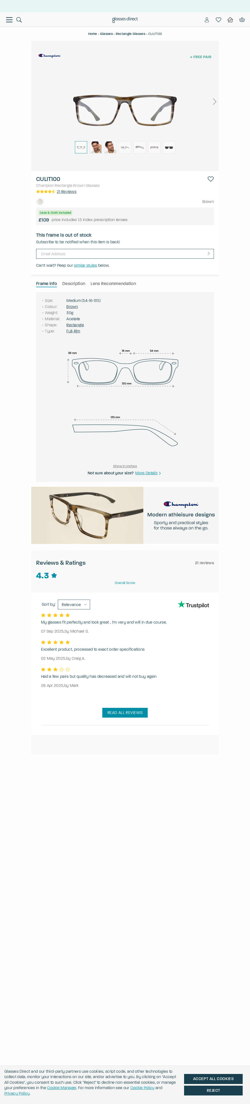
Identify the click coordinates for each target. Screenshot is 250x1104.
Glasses (93, 185)
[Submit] (209, 253)
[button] (214, 101)
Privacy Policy (17, 1093)
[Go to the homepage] (125, 20)
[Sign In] (207, 19)
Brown (79, 185)
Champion (45, 185)
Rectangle (64, 185)
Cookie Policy (142, 1087)
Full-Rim (73, 331)
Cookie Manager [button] (61, 1087)
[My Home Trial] (230, 19)
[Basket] (241, 19)
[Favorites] (218, 19)
